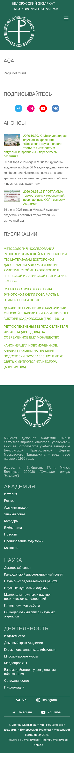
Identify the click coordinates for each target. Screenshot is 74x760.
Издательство (14, 636)
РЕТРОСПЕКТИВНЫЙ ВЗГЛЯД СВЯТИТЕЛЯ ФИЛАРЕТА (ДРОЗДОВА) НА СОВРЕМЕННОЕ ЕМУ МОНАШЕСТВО (36, 332)
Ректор (9, 500)
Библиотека (13, 528)
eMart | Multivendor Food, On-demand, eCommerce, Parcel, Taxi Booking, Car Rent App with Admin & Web (49, 758)
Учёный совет (14, 514)
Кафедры (11, 521)
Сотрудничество (16, 680)
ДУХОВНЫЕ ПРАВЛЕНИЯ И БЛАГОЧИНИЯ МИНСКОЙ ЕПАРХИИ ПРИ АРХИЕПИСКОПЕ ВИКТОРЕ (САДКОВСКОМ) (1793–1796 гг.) (36, 313)
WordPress (31, 739)
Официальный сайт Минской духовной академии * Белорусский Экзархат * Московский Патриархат (37, 729)
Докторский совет (17, 567)
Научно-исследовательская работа (31, 581)
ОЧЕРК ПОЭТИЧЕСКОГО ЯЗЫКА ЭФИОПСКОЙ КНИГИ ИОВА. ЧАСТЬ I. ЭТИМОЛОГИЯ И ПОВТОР (31, 294)
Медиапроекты (15, 663)
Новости (10, 534)
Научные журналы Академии (26, 588)
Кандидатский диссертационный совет (33, 574)
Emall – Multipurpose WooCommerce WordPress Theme (12, 758)
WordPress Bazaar (4, 758)
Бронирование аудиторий (23, 541)
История (10, 494)
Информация (14, 687)
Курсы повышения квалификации (30, 649)
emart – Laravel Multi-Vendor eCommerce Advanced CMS (33, 758)
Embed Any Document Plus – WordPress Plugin (65, 758)
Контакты (11, 548)
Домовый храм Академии (23, 643)
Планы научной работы (22, 605)
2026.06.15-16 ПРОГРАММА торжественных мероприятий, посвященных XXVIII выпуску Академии (44, 197)
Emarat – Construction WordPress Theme (22, 758)
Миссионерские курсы (21, 656)
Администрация (16, 507)
